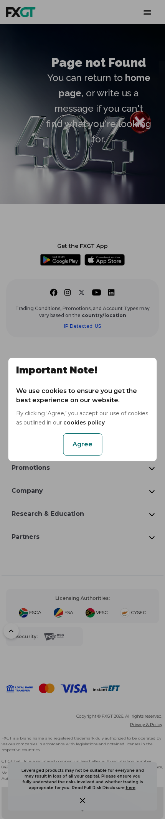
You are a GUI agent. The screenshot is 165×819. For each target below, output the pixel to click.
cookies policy (84, 422)
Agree (82, 444)
